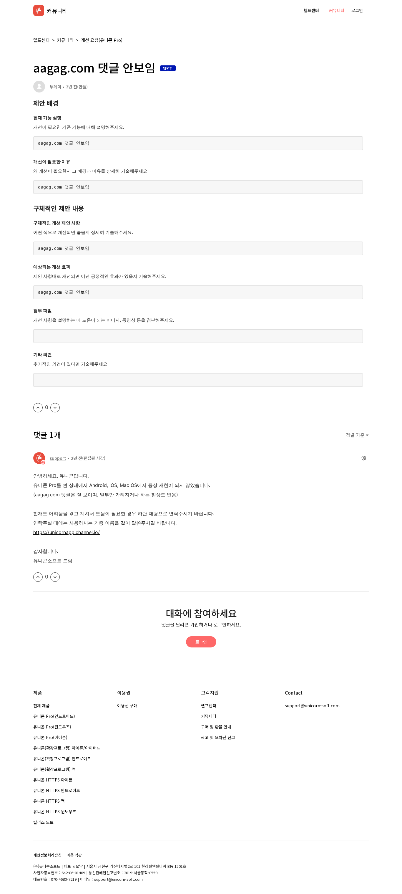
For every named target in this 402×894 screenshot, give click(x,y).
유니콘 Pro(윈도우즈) (52, 727)
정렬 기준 (356, 435)
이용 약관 (74, 855)
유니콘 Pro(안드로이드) (54, 716)
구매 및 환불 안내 (216, 727)
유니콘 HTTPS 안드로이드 (56, 790)
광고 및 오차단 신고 (218, 737)
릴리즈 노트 (43, 822)
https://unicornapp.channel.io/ (66, 532)
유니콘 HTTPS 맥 (49, 801)
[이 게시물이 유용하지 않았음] (55, 407)
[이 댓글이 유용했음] (38, 577)
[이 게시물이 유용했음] (38, 407)
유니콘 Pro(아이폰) (50, 737)
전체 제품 (41, 705)
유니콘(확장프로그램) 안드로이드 (62, 758)
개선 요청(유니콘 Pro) (101, 40)
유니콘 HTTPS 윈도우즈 (54, 811)
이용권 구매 (127, 705)
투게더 (55, 87)
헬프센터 (311, 10)
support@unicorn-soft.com (312, 705)
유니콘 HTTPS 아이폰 (52, 780)
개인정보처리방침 (47, 855)
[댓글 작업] (363, 458)
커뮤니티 (336, 10)
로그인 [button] (357, 10)
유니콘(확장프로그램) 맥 (54, 769)
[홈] (38, 10)
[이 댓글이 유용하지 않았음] (55, 577)
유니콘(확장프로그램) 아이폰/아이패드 (66, 748)
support (58, 458)
